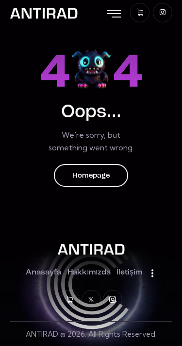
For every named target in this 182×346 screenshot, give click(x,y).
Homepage (91, 176)
